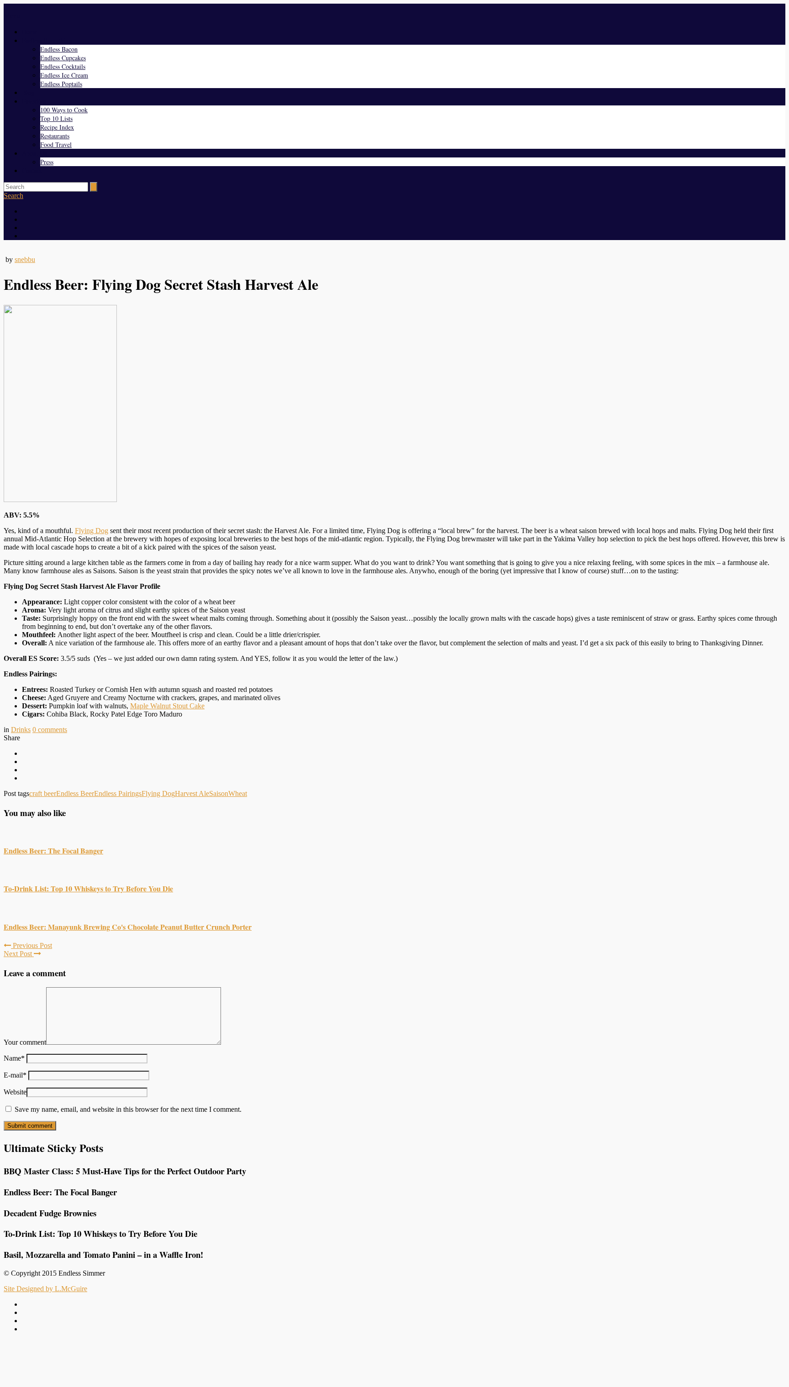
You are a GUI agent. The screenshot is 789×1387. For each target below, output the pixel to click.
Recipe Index (57, 127)
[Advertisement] (394, 1361)
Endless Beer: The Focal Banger (53, 850)
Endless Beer (75, 793)
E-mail (15, 1075)
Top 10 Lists (56, 118)
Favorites (34, 101)
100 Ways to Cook (64, 109)
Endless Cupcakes (63, 57)
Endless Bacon (59, 49)
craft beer (42, 793)
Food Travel (56, 144)
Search (13, 195)
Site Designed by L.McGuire (45, 1289)
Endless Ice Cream (64, 75)
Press (46, 161)
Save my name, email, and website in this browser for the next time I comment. (128, 1109)
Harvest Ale (192, 793)
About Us (34, 153)
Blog (28, 92)
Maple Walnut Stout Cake (167, 706)
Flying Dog (91, 530)
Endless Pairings (118, 793)
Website (15, 1092)
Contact (32, 170)
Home (29, 31)
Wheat (237, 793)
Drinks (21, 729)
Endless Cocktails (62, 66)
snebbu (25, 259)
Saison (218, 793)
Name (14, 1058)
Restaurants (54, 135)
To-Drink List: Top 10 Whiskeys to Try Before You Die (88, 888)
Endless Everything (47, 40)
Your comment (25, 1042)
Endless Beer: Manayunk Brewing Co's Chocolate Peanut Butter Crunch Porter (128, 926)
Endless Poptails (61, 83)
